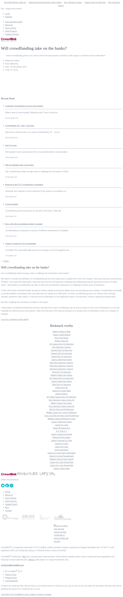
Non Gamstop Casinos (61, 347)
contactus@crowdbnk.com (12, 565)
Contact (8, 510)
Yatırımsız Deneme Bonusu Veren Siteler (45, 2)
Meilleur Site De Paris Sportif (61, 459)
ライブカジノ (61, 431)
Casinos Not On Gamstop (95, 2)
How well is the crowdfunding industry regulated (23, 224)
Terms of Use (10, 574)
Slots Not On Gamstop (61, 372)
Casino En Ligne (61, 425)
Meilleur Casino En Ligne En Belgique (61, 412)
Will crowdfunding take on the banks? (19, 165)
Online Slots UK (61, 388)
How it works (10, 28)
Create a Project (12, 34)
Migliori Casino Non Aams (61, 375)
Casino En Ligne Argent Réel (61, 462)
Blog (7, 507)
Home (7, 492)
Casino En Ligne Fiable (61, 391)
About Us (9, 25)
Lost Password (11, 581)
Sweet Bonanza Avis (61, 428)
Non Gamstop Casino (73, 2)
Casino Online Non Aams (61, 360)
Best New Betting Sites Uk (15, 2)
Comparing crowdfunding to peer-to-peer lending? (24, 106)
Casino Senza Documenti (61, 434)
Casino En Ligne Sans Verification (62, 453)
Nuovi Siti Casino (62, 338)
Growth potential (11, 204)
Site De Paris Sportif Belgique (61, 409)
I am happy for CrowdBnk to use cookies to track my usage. (26, 594)
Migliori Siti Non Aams (61, 437)
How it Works (10, 498)
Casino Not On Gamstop (61, 356)
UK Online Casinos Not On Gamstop (61, 397)
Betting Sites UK (61, 341)
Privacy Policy (11, 578)
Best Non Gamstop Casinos (61, 363)
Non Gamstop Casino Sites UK (61, 400)
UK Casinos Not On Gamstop (61, 344)
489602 (31, 560)
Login (7, 14)
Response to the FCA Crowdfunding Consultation (24, 185)
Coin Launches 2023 (13, 22)
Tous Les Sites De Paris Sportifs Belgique (61, 416)
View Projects (11, 31)
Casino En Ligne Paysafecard (61, 456)
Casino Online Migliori (61, 335)
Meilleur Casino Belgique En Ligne (61, 419)
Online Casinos (61, 394)
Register (8, 17)
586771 (25, 556)
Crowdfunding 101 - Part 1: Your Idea (19, 126)
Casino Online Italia (61, 468)
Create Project (11, 504)
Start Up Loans (11, 145)
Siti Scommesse (61, 450)
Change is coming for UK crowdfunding (20, 244)
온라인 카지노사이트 (61, 332)
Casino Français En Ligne (61, 440)
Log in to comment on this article (14, 319)
